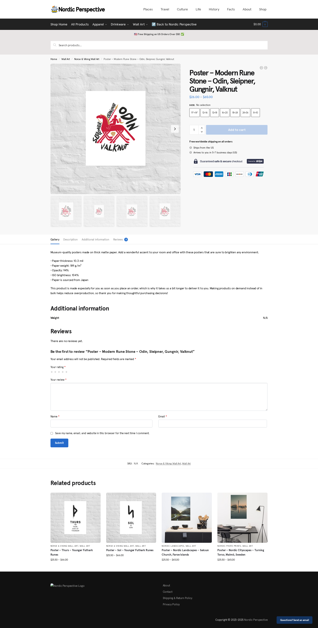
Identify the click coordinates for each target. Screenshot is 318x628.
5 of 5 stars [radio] (66, 371)
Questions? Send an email (294, 620)
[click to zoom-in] (115, 129)
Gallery (54, 239)
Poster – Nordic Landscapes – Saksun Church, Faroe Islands (185, 552)
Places (148, 9)
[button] (202, 128)
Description (70, 239)
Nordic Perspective (256, 620)
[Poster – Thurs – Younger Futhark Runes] (75, 518)
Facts (231, 9)
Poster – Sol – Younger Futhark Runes (130, 550)
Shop (262, 9)
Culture (182, 9)
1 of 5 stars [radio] (51, 371)
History (214, 9)
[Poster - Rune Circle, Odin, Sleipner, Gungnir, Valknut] (261, 68)
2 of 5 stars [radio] (55, 371)
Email (162, 416)
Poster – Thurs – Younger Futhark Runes (71, 552)
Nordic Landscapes (173, 546)
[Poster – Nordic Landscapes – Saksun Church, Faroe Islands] (187, 518)
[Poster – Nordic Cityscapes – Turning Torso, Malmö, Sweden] (242, 518)
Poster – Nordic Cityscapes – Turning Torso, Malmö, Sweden (240, 552)
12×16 (204, 112)
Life (198, 9)
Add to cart (237, 130)
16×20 (225, 112)
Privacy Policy (171, 604)
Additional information (95, 239)
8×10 (255, 112)
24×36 (245, 112)
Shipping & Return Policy (177, 598)
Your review (58, 379)
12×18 (214, 112)
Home (53, 59)
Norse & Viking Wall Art (86, 59)
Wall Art (65, 59)
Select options (75, 567)
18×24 (235, 112)
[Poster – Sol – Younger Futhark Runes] (131, 518)
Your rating (58, 367)
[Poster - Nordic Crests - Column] (266, 68)
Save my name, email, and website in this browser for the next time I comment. (102, 433)
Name (54, 416)
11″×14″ (194, 112)
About (247, 9)
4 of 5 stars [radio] (62, 371)
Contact (167, 591)
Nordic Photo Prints (229, 546)
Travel (165, 9)
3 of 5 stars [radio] (59, 371)
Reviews (118, 239)
